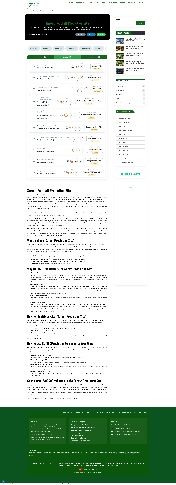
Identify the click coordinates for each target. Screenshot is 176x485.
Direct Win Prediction (77, 453)
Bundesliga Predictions (78, 438)
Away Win (46, 48)
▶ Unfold (31, 455)
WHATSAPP (101, 34)
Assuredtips (137, 453)
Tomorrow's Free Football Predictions (83, 427)
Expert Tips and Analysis (123, 103)
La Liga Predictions (77, 435)
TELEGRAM (91, 34)
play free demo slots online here (10, 484)
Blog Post (119, 94)
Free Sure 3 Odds (123, 154)
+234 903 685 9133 (130, 428)
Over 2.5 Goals (122, 134)
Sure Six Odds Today (91, 453)
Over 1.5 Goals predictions (126, 130)
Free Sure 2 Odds (123, 150)
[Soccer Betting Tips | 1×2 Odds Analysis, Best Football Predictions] (120, 41)
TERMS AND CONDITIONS (127, 412)
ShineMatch (112, 453)
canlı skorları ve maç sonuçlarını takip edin (35, 484)
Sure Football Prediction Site (61, 453)
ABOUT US (65, 412)
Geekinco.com (102, 453)
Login (141, 2)
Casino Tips (119, 98)
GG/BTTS (98, 48)
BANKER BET (80, 2)
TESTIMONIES (142, 412)
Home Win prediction (124, 118)
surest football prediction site (62, 197)
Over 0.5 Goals (122, 126)
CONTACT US (93, 2)
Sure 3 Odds (72, 48)
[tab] (40, 57)
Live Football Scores (35, 453)
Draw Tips (58, 48)
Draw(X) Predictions (124, 146)
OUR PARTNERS (97, 412)
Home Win (33, 48)
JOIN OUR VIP (80, 34)
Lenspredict (129, 453)
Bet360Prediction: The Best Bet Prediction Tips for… (134, 55)
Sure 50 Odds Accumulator (126, 162)
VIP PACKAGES (122, 158)
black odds (79, 231)
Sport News (120, 90)
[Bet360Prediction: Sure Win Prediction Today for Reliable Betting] (120, 48)
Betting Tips (120, 86)
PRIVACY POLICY (111, 412)
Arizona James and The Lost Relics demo (63, 484)
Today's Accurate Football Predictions (83, 425)
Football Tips (121, 453)
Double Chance (122, 142)
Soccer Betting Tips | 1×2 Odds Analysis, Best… (135, 40)
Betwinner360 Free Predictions (81, 430)
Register (131, 2)
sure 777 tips (68, 231)
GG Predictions (123, 138)
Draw (103, 2)
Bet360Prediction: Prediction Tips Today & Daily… (135, 69)
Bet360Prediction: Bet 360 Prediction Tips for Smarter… (135, 62)
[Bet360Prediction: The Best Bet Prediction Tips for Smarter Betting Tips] (120, 56)
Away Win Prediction (124, 122)
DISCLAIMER (86, 412)
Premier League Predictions (80, 433)
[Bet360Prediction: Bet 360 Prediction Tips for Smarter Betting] (120, 63)
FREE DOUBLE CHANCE (117, 2)
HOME (71, 2)
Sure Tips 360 (47, 453)
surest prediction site (37, 244)
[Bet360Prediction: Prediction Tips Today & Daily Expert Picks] (120, 71)
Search (118, 19)
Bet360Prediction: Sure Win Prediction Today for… (134, 47)
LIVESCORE (134, 173)
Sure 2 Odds (85, 48)
